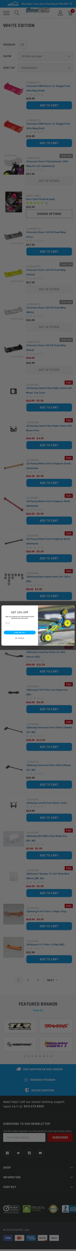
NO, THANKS (19, 638)
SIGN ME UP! (19, 632)
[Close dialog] (72, 607)
